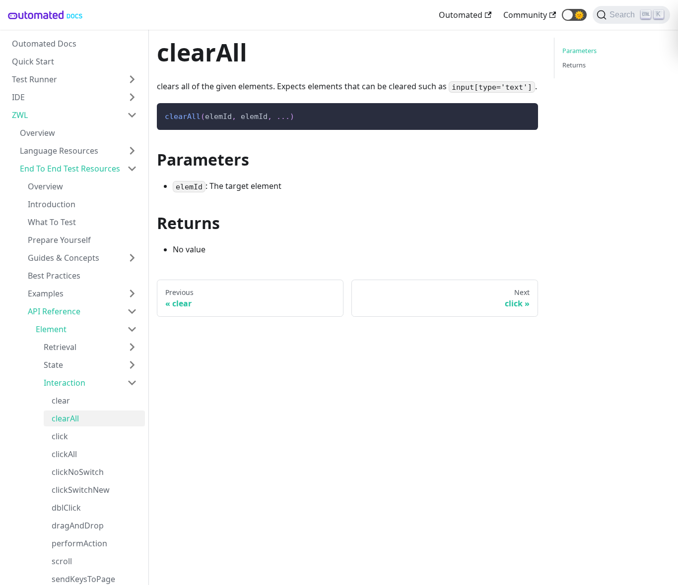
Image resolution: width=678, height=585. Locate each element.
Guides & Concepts (63, 257)
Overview (37, 132)
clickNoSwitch (78, 472)
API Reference (54, 311)
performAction (79, 543)
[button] (574, 15)
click (60, 436)
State (53, 364)
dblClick (66, 507)
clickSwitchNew (81, 489)
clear (61, 400)
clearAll (65, 418)
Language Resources (59, 150)
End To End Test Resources (70, 168)
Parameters (579, 50)
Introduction (51, 204)
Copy (522, 114)
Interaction (64, 382)
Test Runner (34, 79)
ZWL (20, 115)
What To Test (52, 222)
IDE (18, 97)
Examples (46, 293)
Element (51, 329)
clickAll (64, 454)
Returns (574, 64)
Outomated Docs (44, 43)
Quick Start (33, 61)
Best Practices (54, 275)
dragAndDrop (78, 525)
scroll (62, 561)
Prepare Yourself (59, 239)
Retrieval (60, 347)
